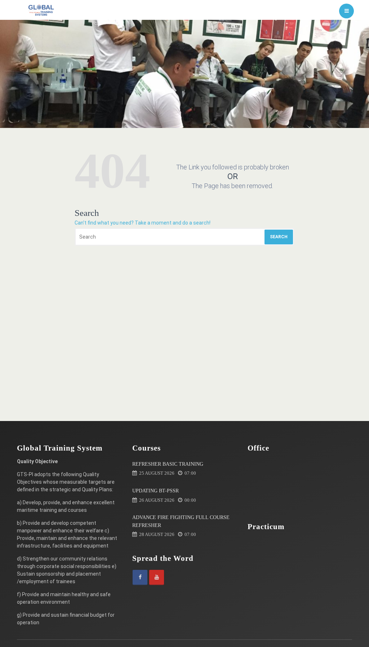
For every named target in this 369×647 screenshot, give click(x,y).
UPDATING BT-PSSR (155, 490)
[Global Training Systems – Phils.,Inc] (41, 10)
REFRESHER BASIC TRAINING (167, 464)
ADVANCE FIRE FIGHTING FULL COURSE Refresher (181, 521)
